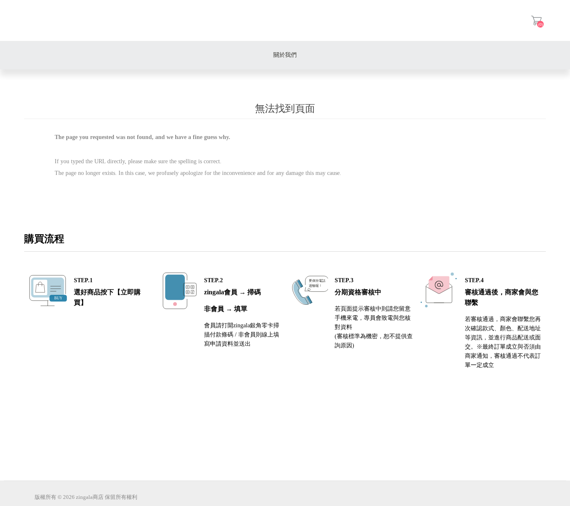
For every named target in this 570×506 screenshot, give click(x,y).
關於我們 (285, 55)
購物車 (536, 20)
